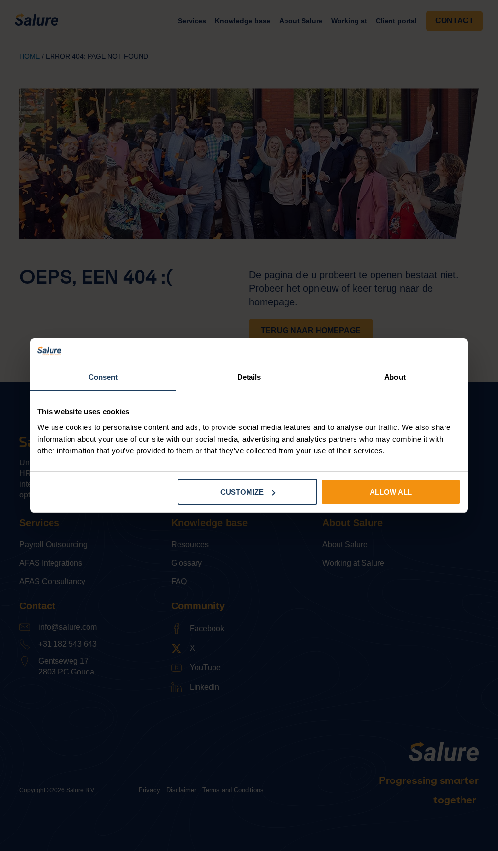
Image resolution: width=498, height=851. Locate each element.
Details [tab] (249, 377)
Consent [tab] (103, 377)
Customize (242, 492)
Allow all (391, 492)
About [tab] (395, 377)
